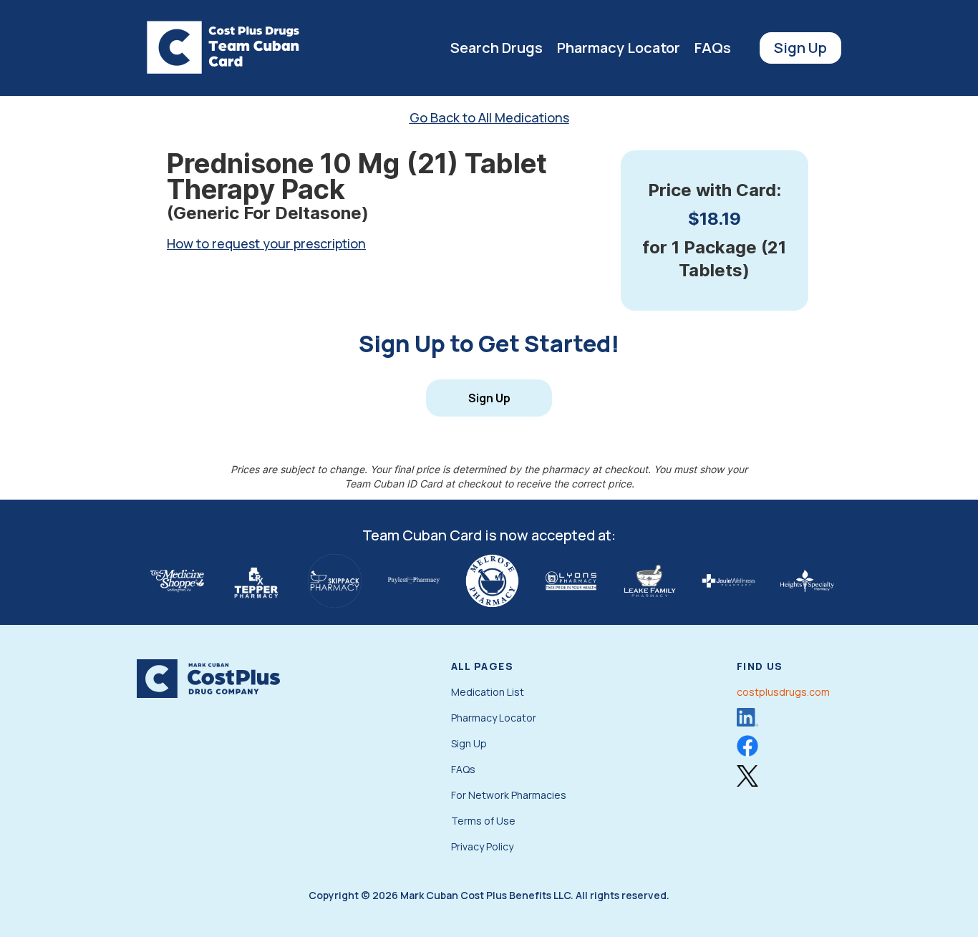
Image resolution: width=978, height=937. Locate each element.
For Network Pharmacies (508, 795)
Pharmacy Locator (618, 47)
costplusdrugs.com (783, 692)
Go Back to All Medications (489, 117)
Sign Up (800, 47)
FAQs (712, 47)
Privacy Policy (482, 846)
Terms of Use (483, 820)
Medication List (487, 692)
